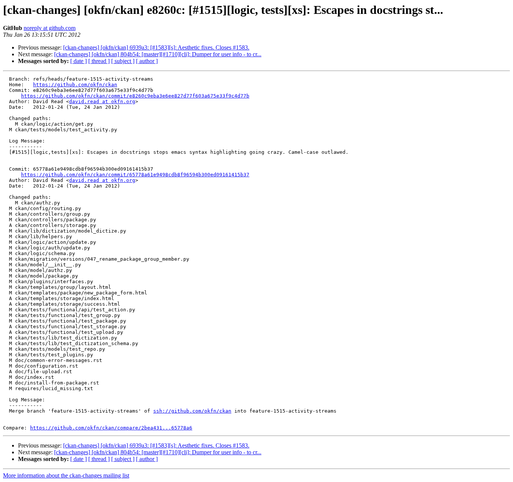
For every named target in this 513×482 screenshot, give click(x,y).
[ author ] (147, 61)
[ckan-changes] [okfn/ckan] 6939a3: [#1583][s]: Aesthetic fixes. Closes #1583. (156, 47)
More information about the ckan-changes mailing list (66, 475)
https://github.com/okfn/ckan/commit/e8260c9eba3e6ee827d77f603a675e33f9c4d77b (135, 96)
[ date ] (78, 61)
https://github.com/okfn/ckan (75, 84)
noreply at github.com (49, 28)
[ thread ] (99, 61)
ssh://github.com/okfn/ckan (192, 411)
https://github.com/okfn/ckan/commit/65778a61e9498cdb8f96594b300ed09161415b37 (135, 174)
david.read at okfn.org (102, 101)
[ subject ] (122, 61)
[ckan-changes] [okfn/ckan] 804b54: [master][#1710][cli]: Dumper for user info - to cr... (157, 54)
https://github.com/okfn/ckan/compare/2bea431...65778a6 (111, 428)
